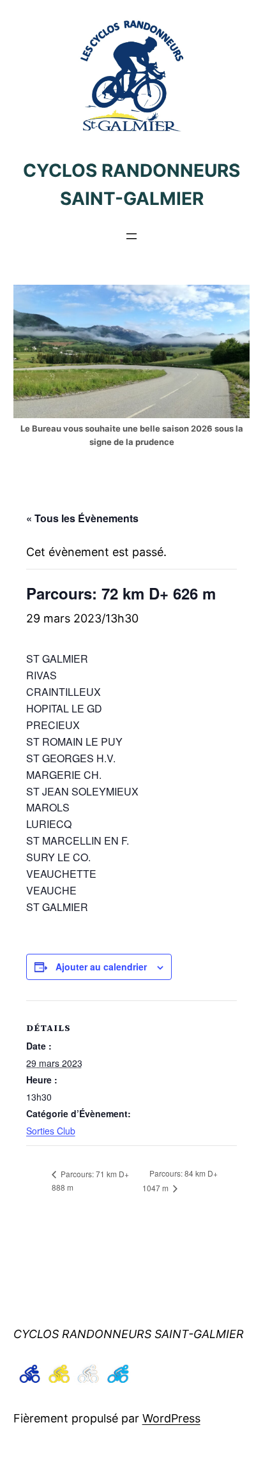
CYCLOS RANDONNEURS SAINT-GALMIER (128, 1334)
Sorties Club (50, 1130)
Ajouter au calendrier (101, 966)
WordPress (171, 1418)
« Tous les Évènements (82, 518)
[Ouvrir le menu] (131, 236)
